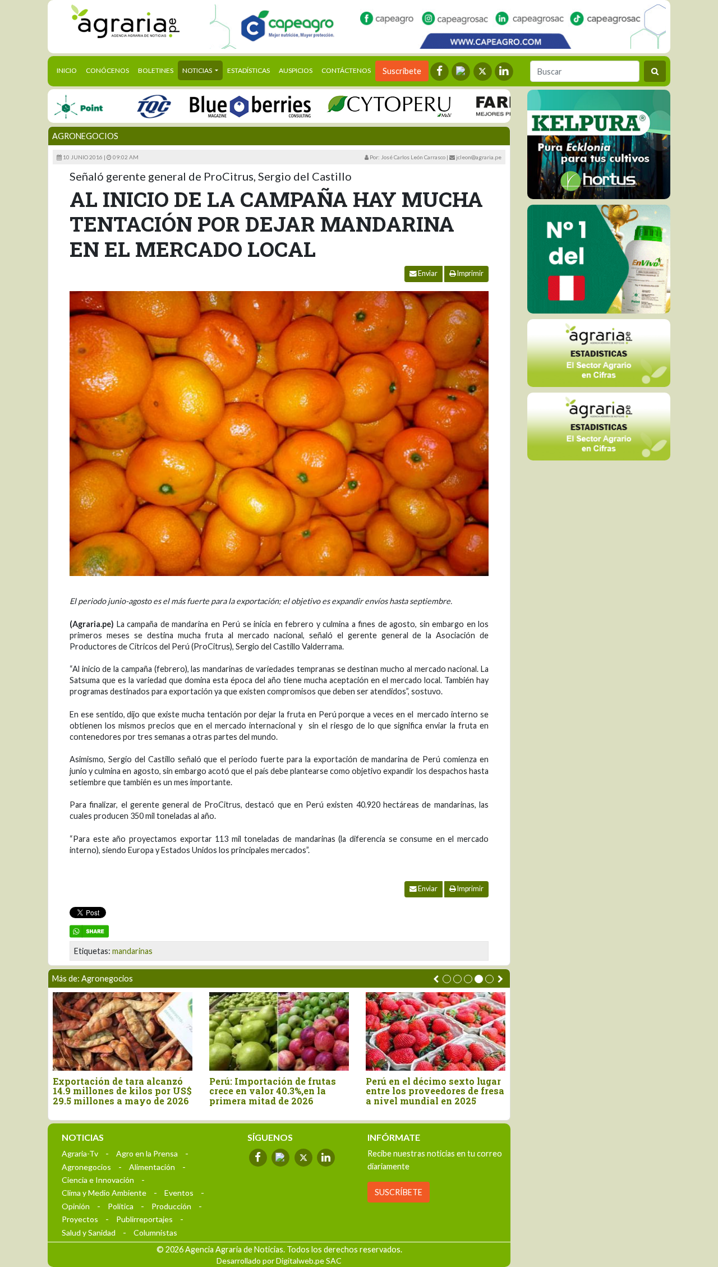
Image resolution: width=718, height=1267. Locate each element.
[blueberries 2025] (224, 105)
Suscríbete (402, 71)
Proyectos (80, 1219)
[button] (446, 979)
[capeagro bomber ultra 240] (438, 26)
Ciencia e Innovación (98, 1180)
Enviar (427, 273)
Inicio (69, 70)
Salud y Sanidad (89, 1232)
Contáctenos (346, 70)
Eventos (179, 1192)
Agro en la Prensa (147, 1153)
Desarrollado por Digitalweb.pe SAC (279, 1260)
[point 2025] (52, 105)
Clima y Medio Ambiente (104, 1192)
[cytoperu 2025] (363, 105)
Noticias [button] (197, 70)
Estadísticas (248, 70)
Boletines (155, 70)
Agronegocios (85, 136)
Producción (171, 1206)
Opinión (76, 1206)
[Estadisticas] (598, 353)
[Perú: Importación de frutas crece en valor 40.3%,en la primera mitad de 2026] (279, 1031)
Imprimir (470, 273)
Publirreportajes (144, 1219)
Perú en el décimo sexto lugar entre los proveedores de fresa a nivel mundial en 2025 (435, 1091)
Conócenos (107, 70)
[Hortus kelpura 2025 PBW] (598, 144)
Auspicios (295, 70)
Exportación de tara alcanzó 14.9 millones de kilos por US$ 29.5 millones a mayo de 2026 (122, 1091)
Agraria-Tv (80, 1153)
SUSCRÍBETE (398, 1192)
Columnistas (155, 1232)
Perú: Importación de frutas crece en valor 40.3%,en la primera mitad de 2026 (272, 1091)
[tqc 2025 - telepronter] (127, 105)
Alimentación (152, 1167)
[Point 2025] (598, 259)
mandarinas (132, 951)
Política (121, 1206)
